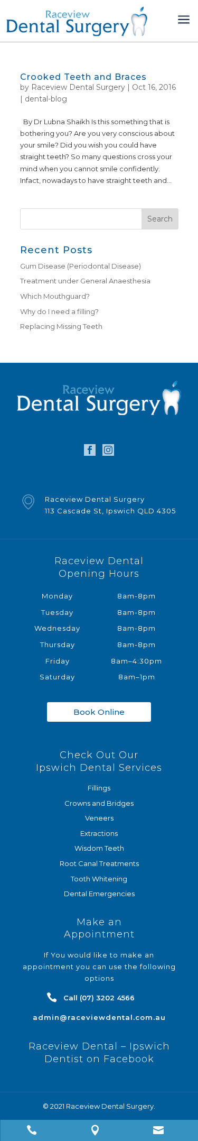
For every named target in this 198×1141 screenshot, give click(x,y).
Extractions (99, 833)
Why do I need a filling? (59, 311)
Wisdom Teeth (99, 848)
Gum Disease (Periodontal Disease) (80, 266)
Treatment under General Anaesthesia (85, 281)
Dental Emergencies (99, 893)
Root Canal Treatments (99, 863)
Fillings (99, 788)
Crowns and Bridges (99, 803)
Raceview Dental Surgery (78, 87)
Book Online (99, 712)
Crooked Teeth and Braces (83, 77)
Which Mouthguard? (55, 296)
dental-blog (46, 99)
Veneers (99, 818)
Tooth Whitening (99, 879)
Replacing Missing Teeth (61, 326)
